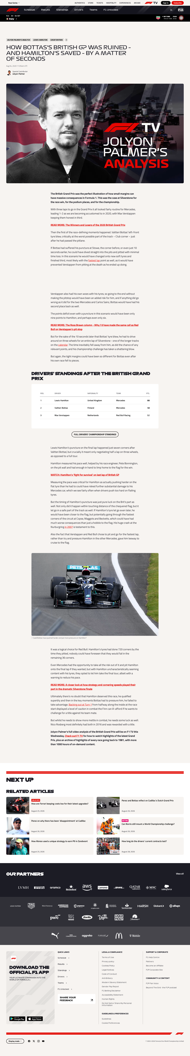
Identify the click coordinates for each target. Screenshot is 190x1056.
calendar (63, 345)
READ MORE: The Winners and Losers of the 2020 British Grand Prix (88, 225)
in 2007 (69, 527)
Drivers (78, 10)
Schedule (29, 10)
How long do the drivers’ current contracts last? (144, 841)
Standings (62, 10)
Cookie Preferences (111, 1023)
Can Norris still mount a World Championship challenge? (148, 824)
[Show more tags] (66, 39)
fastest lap (94, 260)
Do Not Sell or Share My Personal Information (116, 1004)
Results (45, 10)
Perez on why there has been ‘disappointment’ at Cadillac (58, 821)
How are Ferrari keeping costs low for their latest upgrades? (59, 803)
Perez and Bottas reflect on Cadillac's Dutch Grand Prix (148, 800)
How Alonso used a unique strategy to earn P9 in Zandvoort (59, 841)
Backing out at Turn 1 (80, 705)
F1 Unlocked (111, 10)
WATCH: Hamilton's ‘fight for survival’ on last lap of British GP (85, 475)
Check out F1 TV (74, 736)
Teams (93, 10)
